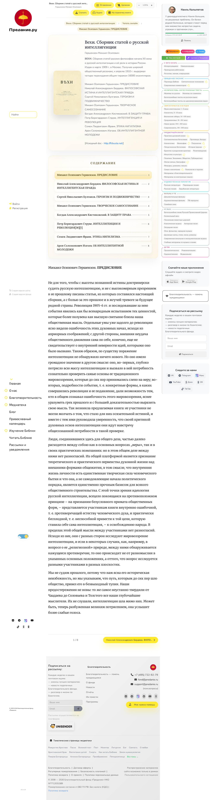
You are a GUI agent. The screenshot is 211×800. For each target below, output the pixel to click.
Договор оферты (82, 767)
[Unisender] (61, 726)
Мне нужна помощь (144, 704)
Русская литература (172, 185)
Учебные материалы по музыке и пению (180, 242)
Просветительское (171, 250)
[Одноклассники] (29, 627)
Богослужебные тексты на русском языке (180, 97)
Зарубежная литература (189, 189)
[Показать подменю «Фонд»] (6, 397)
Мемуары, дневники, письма (175, 166)
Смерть (92, 752)
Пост (96, 747)
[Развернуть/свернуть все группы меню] (11, 379)
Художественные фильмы (174, 200)
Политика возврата (58, 774)
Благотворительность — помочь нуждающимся (102, 676)
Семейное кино (170, 204)
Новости (90, 687)
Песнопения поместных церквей (177, 220)
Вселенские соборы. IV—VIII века (177, 116)
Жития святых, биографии (174, 162)
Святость (133, 747)
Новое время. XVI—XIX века (175, 124)
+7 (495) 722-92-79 (146, 675)
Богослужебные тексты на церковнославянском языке (186, 101)
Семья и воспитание (172, 169)
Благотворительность (25, 397)
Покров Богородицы (58, 756)
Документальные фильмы (174, 197)
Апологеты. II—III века (173, 113)
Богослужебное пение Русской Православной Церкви (185, 212)
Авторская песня (191, 223)
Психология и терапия (194, 169)
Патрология (196, 143)
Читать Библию (20, 437)
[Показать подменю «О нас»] (6, 390)
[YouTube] (32, 620)
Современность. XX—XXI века (176, 128)
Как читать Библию (108, 752)
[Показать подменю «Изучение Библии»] (6, 430)
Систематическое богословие (175, 139)
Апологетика (169, 143)
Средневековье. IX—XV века (175, 120)
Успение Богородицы (80, 756)
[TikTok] (18, 627)
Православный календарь (20, 421)
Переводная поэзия (191, 185)
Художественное (171, 254)
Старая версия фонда (21, 294)
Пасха (73, 747)
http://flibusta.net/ (113, 143)
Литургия (116, 747)
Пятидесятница (117, 756)
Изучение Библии (22, 430)
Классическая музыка (172, 223)
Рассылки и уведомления (19, 447)
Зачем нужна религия (129, 752)
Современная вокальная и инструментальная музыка (185, 238)
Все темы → (132, 756)
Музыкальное (185, 254)
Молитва (105, 747)
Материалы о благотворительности (178, 173)
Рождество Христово (58, 747)
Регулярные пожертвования (62, 771)
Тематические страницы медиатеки (72, 740)
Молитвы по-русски (172, 93)
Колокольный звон (171, 216)
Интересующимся (171, 66)
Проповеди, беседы (198, 139)
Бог (125, 747)
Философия (181, 143)
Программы (92, 701)
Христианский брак (57, 752)
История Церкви (195, 147)
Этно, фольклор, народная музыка (178, 231)
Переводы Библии (171, 82)
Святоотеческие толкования (192, 82)
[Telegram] (19, 620)
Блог (12, 412)
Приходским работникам (174, 70)
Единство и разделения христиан (177, 151)
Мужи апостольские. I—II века (176, 109)
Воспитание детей (78, 752)
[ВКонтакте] (13, 620)
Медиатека (17, 404)
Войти (16, 203)
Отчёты (90, 692)
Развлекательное (188, 250)
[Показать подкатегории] (206, 82)
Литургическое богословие (175, 147)
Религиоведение (199, 151)
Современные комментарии (175, 85)
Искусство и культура (172, 154)
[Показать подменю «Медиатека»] (6, 404)
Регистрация (20, 208)
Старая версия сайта (21, 290)
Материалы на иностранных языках (178, 177)
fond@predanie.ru (148, 679)
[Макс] (25, 620)
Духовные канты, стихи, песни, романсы (180, 235)
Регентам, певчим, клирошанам (176, 73)
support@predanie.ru (146, 686)
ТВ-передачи (193, 200)
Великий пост (84, 747)
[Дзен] (23, 627)
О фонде (90, 682)
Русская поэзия (170, 189)
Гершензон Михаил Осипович (68, 7)
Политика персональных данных (101, 774)
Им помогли (92, 697)
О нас (13, 390)
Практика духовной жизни (174, 136)
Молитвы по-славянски (192, 93)
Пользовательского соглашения (141, 774)
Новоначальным (187, 66)
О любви (144, 747)
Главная (15, 383)
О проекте (76, 774)
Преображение (100, 756)
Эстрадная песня (171, 227)
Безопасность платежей (92, 771)
